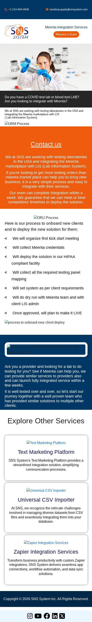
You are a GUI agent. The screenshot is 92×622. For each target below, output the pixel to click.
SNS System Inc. (44, 599)
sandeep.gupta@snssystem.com (68, 9)
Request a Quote (66, 34)
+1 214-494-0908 (18, 9)
